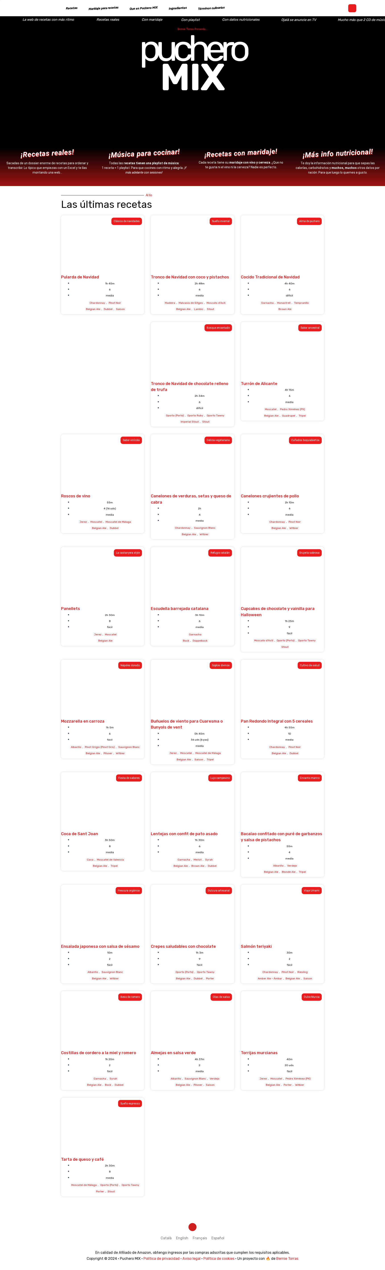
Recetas (72, 8)
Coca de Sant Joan (79, 833)
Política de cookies (218, 1258)
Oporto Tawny (215, 415)
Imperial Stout (190, 421)
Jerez (83, 521)
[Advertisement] (102, 361)
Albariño (76, 747)
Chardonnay (97, 302)
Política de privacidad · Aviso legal (172, 1258)
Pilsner (108, 753)
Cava (90, 859)
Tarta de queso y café (82, 1159)
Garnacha (267, 302)
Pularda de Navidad (80, 277)
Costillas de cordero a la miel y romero (98, 1052)
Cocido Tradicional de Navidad (270, 277)
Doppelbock (200, 640)
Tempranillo (301, 302)
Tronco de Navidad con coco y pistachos (190, 277)
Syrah (209, 859)
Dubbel (108, 309)
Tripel (302, 415)
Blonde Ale (288, 871)
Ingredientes (178, 8)
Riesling (302, 972)
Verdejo (292, 865)
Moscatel (270, 409)
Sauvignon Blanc (204, 527)
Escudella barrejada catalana (180, 608)
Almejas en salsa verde (173, 1052)
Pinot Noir (115, 302)
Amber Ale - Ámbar (270, 978)
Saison (120, 309)
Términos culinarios (211, 8)
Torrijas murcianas (259, 1052)
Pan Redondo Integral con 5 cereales (277, 721)
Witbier (204, 534)
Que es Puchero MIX (143, 8)
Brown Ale (285, 309)
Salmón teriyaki (256, 946)
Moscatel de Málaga (118, 521)
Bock (186, 640)
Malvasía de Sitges (191, 302)
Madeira (170, 302)
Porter (210, 978)
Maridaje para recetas (103, 8)
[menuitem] (166, 1238)
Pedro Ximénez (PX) (292, 409)
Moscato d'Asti (216, 302)
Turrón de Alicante (259, 383)
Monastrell (284, 302)
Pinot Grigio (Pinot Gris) (100, 747)
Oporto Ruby (195, 415)
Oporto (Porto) (175, 415)
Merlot (198, 859)
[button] (352, 8)
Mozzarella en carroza (82, 721)
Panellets (70, 608)
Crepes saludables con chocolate (183, 946)
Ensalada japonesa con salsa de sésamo (100, 946)
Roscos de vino (75, 496)
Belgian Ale (93, 309)
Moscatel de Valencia (110, 859)
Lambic (198, 309)
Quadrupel (288, 415)
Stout (210, 309)
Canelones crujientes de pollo (270, 496)
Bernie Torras (287, 1258)
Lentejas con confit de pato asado (184, 833)
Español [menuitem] (217, 1238)
